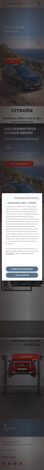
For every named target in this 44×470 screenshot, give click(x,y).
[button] (27, 198)
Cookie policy (9, 253)
